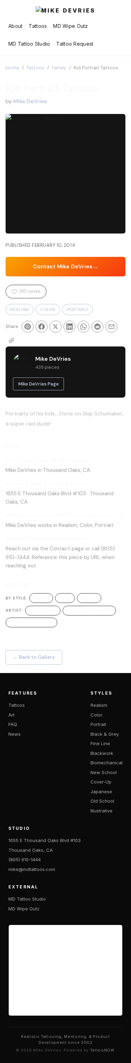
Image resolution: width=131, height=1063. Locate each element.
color (65, 598)
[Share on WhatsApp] (83, 326)
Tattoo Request (74, 44)
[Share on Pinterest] (28, 326)
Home (12, 68)
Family (59, 68)
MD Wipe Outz (70, 26)
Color (48, 309)
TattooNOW (102, 1050)
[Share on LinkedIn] (69, 326)
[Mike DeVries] (65, 11)
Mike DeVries (30, 101)
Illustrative (101, 810)
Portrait (78, 309)
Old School (102, 801)
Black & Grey (104, 734)
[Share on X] (55, 326)
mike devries (42, 610)
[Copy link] (11, 340)
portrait (89, 598)
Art (11, 715)
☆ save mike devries (31, 622)
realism (41, 598)
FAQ (12, 724)
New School (103, 772)
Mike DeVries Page (38, 384)
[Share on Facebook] (42, 326)
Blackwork (101, 753)
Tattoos (38, 26)
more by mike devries (89, 610)
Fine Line (100, 743)
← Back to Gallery (34, 657)
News (14, 734)
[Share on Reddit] (97, 326)
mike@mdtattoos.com (31, 869)
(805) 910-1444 (24, 859)
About (15, 26)
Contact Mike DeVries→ (65, 266)
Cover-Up (100, 782)
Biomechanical (106, 762)
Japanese (101, 791)
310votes (30, 291)
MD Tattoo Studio (29, 44)
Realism (19, 309)
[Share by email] (111, 326)
